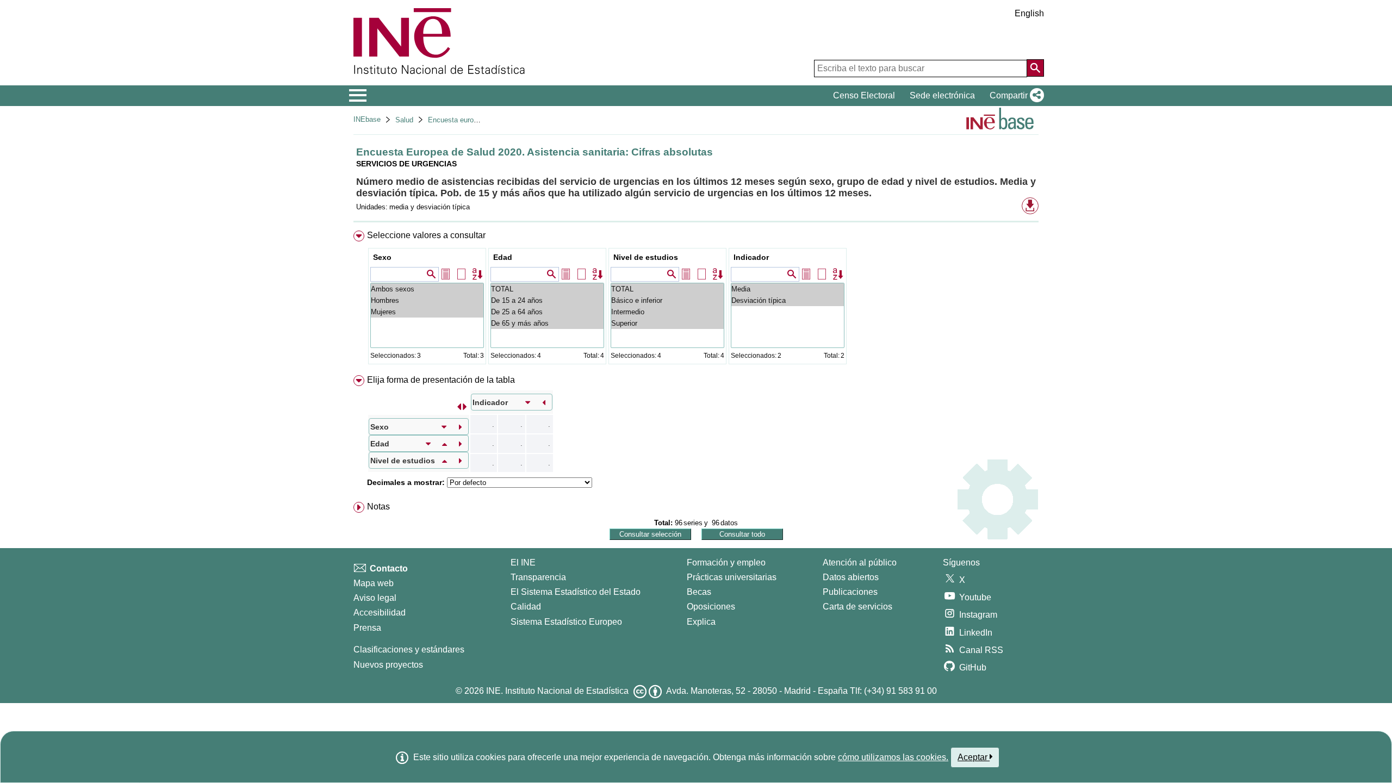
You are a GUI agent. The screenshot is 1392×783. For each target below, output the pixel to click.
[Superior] (667, 323)
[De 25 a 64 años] (547, 312)
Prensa (367, 627)
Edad (502, 257)
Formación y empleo (726, 562)
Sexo (382, 257)
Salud (404, 120)
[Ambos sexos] (427, 289)
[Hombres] (427, 300)
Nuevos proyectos (388, 664)
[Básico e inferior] (667, 300)
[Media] (787, 289)
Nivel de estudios (645, 257)
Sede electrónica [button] (942, 95)
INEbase (367, 119)
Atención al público (860, 562)
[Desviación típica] (787, 300)
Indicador (751, 257)
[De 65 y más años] (547, 323)
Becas (699, 591)
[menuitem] (696, 299)
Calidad (526, 606)
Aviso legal (374, 597)
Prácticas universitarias (731, 577)
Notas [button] (378, 506)
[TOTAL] (547, 289)
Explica (701, 621)
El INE (523, 562)
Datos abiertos (851, 577)
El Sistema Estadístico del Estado (576, 591)
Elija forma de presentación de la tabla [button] (441, 379)
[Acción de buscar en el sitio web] (1035, 68)
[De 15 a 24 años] (547, 300)
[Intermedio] (667, 312)
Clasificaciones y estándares (408, 649)
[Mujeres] (427, 312)
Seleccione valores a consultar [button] (426, 235)
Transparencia (538, 577)
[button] (1014, 95)
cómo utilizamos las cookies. (893, 757)
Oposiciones (711, 606)
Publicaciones (850, 591)
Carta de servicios (857, 606)
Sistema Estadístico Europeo (566, 621)
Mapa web (373, 583)
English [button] (1029, 13)
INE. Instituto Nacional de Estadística (557, 690)
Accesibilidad (379, 612)
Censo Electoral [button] (864, 95)
